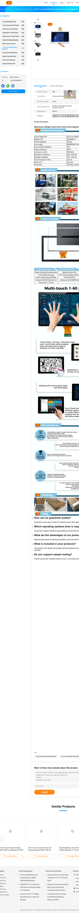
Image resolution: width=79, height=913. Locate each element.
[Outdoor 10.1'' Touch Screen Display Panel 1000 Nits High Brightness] (16, 831)
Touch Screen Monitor (13, 52)
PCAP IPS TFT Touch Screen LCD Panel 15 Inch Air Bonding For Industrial (30, 887)
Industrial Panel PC (13, 63)
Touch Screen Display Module (13, 48)
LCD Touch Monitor (13, 60)
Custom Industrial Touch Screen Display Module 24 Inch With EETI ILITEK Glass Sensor (46, 850)
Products (3, 878)
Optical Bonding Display (13, 40)
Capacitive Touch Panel (13, 32)
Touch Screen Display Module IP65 (46, 756)
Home (2, 875)
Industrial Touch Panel (13, 29)
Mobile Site (3, 892)
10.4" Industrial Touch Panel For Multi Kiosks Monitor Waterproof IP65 (56, 897)
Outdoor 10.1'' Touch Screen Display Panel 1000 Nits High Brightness (13, 850)
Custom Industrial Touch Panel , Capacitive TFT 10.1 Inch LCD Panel (57, 877)
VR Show (3, 880)
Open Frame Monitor (13, 56)
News (2, 886)
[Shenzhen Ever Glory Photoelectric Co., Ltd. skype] (13, 85)
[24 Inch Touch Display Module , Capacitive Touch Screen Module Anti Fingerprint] (60, 35)
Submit (44, 792)
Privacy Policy (4, 895)
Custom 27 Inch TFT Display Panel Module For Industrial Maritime (29, 897)
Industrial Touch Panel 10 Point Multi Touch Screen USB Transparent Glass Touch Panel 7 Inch (58, 888)
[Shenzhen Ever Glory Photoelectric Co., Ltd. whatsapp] (8, 85)
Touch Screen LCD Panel (13, 25)
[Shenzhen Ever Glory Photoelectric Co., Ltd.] (9, 3)
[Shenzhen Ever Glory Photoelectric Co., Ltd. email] (3, 85)
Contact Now (13, 91)
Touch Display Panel (13, 21)
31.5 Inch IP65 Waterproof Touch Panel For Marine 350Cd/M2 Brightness (29, 877)
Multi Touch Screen (13, 43)
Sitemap (3, 889)
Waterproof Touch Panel (13, 36)
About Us (3, 883)
